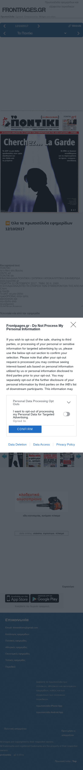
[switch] (66, 414)
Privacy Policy (65, 444)
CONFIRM (25, 429)
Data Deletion (17, 444)
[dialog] (41, 385)
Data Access (41, 444)
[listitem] (41, 403)
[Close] (75, 326)
